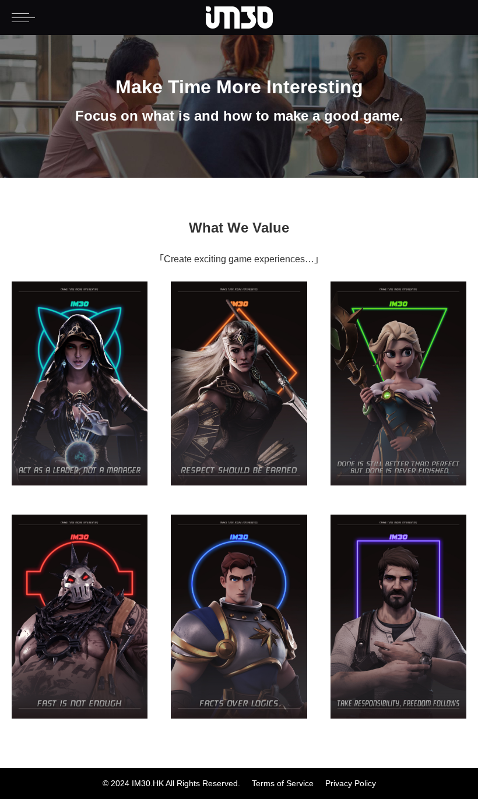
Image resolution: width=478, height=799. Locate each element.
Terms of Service (283, 783)
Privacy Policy (350, 783)
